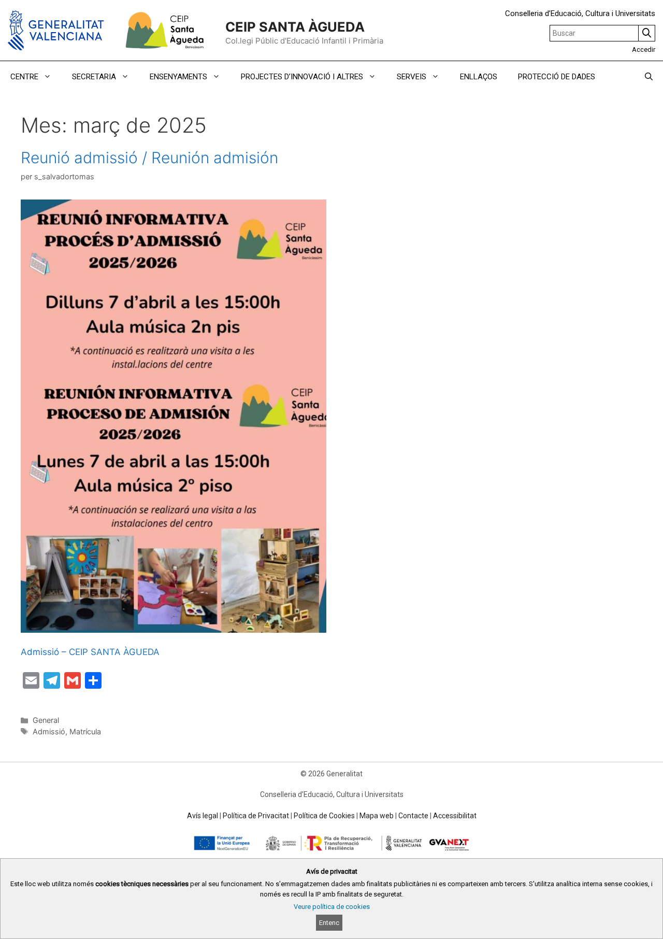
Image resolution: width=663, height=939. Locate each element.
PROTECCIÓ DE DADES (556, 76)
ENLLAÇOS (478, 76)
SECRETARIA (94, 76)
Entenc (329, 923)
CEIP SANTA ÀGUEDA (295, 27)
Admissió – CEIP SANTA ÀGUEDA (90, 652)
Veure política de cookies (332, 906)
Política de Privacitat (256, 816)
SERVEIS (411, 76)
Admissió (49, 731)
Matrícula (85, 731)
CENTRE (24, 76)
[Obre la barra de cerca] (649, 76)
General (46, 720)
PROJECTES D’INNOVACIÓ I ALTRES (302, 76)
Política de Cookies (324, 816)
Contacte (413, 816)
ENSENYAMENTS (178, 76)
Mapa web (376, 816)
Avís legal (202, 816)
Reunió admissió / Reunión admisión (149, 157)
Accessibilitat (455, 816)
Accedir (643, 49)
